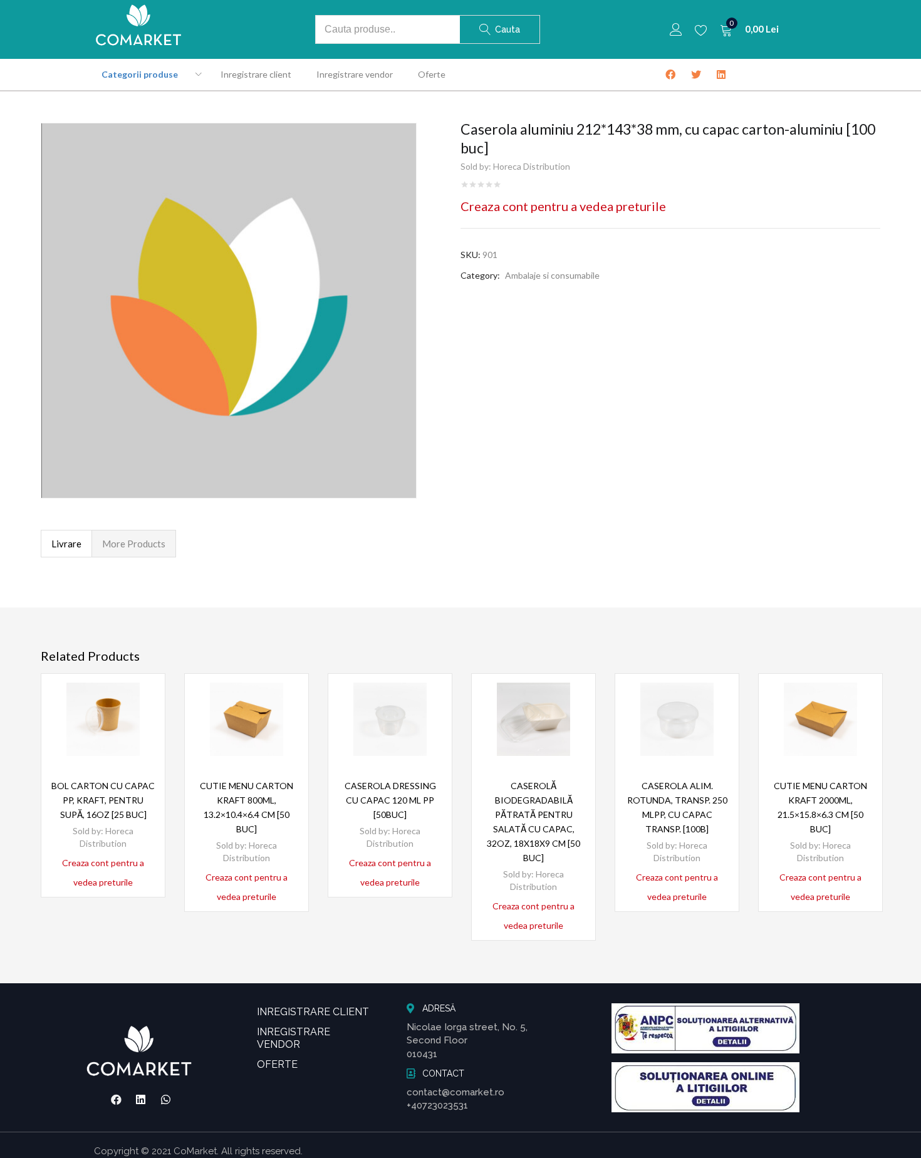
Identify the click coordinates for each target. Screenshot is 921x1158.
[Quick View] (140, 720)
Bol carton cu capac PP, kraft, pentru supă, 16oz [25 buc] (103, 800)
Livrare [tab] (66, 543)
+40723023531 (437, 1105)
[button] (749, 29)
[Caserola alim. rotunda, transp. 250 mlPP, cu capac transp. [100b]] (677, 719)
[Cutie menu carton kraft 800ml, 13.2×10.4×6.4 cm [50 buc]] (246, 719)
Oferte (431, 74)
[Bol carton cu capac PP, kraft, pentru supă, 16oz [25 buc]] (103, 719)
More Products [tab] (133, 543)
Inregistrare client (256, 74)
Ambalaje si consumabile (552, 275)
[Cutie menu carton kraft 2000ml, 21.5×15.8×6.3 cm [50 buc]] (820, 719)
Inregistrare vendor (354, 74)
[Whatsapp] (166, 1099)
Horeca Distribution (531, 166)
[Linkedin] (140, 1099)
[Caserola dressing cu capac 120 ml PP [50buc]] (390, 719)
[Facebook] (115, 1099)
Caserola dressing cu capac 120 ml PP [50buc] (390, 800)
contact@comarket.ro (455, 1092)
